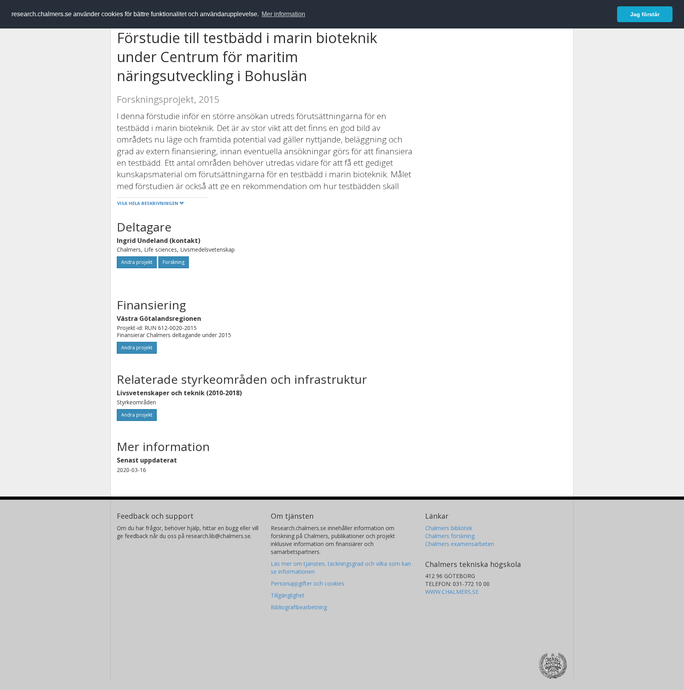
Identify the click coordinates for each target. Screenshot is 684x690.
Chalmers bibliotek (448, 528)
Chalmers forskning (450, 536)
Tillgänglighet (287, 595)
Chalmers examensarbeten (459, 544)
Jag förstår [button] (644, 14)
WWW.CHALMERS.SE (452, 591)
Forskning (173, 262)
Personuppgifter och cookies (307, 583)
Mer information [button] (283, 14)
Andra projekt (136, 262)
